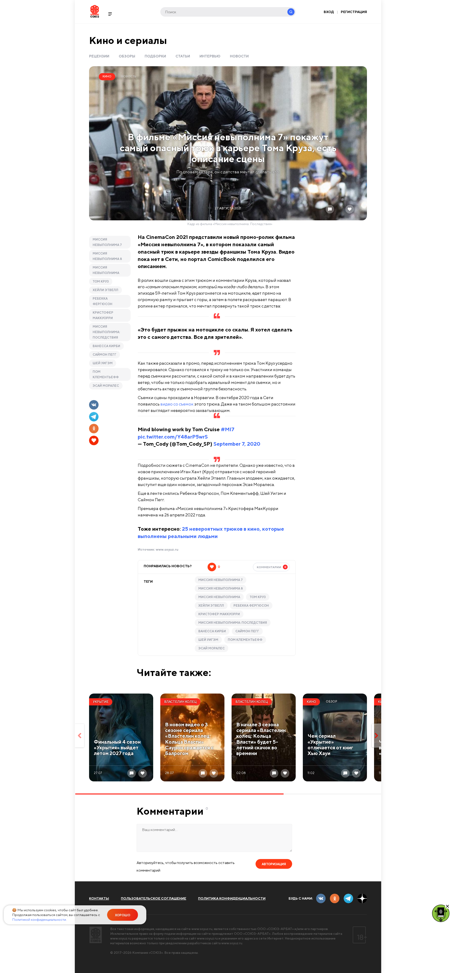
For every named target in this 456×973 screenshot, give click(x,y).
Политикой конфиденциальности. (39, 919)
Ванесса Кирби (106, 346)
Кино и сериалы (128, 40)
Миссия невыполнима (106, 270)
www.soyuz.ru (167, 549)
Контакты (99, 898)
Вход (329, 12)
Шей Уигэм (103, 363)
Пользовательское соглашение (153, 898)
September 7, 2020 (237, 444)
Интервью (210, 56)
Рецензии (99, 56)
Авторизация (274, 864)
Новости (239, 56)
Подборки (155, 56)
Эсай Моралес (106, 385)
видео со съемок (177, 403)
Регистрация (354, 12)
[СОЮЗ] (95, 934)
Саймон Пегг (104, 354)
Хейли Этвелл (105, 290)
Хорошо (122, 915)
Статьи (183, 56)
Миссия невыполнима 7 (107, 242)
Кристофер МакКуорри (103, 315)
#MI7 (227, 429)
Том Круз (101, 281)
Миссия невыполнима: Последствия (106, 332)
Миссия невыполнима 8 (107, 256)
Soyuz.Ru (94, 11)
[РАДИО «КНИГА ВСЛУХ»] (440, 913)
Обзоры (127, 56)
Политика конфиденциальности (232, 898)
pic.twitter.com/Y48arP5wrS (173, 437)
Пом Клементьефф (106, 374)
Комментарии (271, 567)
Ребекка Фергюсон (102, 301)
